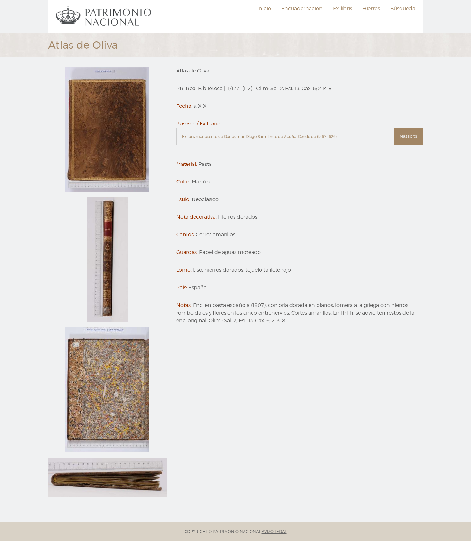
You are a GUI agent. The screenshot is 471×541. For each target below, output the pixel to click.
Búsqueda (402, 8)
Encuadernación (302, 8)
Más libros (408, 136)
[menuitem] (104, 16)
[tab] (300, 136)
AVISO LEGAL (274, 531)
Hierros (371, 8)
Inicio (264, 8)
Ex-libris (342, 8)
